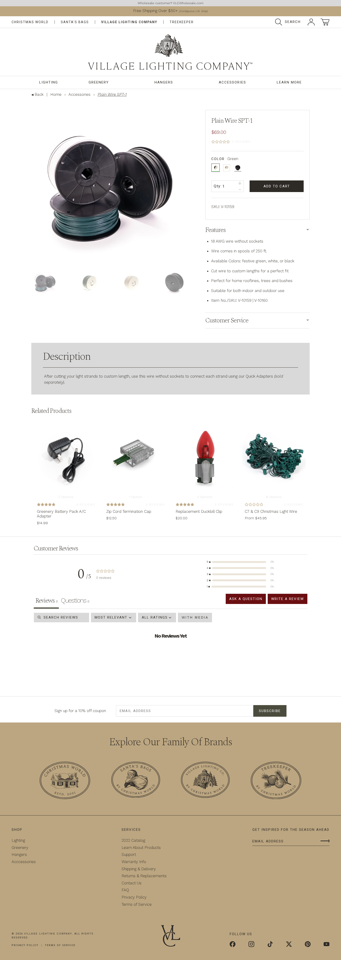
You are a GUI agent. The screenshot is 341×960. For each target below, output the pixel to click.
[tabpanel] (170, 650)
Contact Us (128, 882)
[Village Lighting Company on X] (289, 944)
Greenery (99, 82)
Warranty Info (130, 861)
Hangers (163, 82)
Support (125, 854)
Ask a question (242, 598)
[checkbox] (198, 617)
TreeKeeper (185, 22)
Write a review (286, 598)
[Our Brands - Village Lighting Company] (205, 780)
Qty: (218, 186)
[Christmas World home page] (170, 52)
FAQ (121, 889)
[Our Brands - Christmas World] (65, 781)
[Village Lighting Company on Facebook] (232, 944)
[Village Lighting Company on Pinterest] (308, 944)
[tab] (74, 601)
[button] (240, 561)
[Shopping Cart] (325, 22)
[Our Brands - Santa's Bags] (135, 780)
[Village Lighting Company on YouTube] (326, 944)
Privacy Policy (130, 897)
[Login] (311, 22)
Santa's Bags (77, 22)
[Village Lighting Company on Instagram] (251, 944)
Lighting (49, 82)
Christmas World (31, 22)
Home (55, 94)
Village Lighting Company (132, 22)
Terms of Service (133, 904)
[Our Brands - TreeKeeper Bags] (276, 781)
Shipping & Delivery (135, 868)
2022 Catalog (130, 840)
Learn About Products (137, 847)
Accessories (231, 82)
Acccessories (24, 861)
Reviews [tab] (46, 600)
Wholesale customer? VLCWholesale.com (170, 3)
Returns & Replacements (140, 875)
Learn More (288, 82)
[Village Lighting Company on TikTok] (270, 944)
